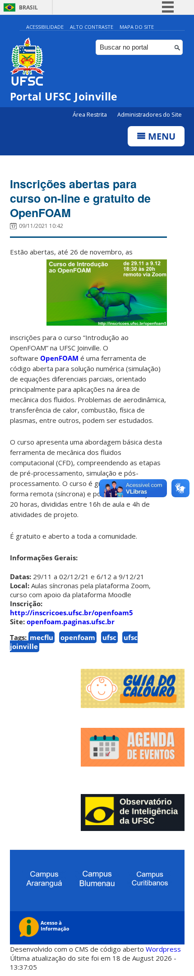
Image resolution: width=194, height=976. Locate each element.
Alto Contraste (91, 26)
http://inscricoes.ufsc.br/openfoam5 (71, 612)
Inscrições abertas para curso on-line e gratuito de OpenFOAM (80, 198)
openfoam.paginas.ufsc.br (71, 621)
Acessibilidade (45, 26)
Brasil (28, 7)
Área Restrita (90, 114)
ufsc (109, 637)
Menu (161, 136)
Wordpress (163, 948)
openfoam (77, 637)
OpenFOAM (59, 358)
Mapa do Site (137, 26)
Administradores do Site (149, 114)
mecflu (41, 637)
